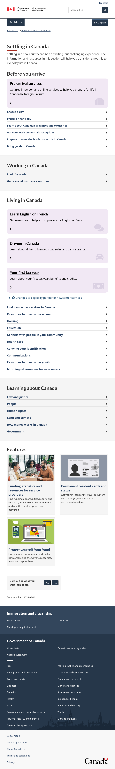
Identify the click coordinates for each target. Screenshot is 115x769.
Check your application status (22, 627)
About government (17, 654)
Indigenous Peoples (68, 698)
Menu (14, 22)
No (55, 582)
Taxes (10, 705)
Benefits (11, 692)
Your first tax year (24, 272)
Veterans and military (69, 705)
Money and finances (68, 685)
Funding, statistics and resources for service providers (25, 490)
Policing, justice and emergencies (75, 665)
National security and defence (23, 718)
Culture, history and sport (20, 725)
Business (11, 685)
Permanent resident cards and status (84, 488)
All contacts (13, 648)
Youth (61, 712)
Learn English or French (29, 214)
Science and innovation (70, 692)
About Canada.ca (16, 749)
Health (10, 698)
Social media (13, 735)
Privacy (11, 762)
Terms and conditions (18, 755)
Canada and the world (69, 679)
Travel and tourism (17, 679)
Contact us (63, 620)
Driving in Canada (24, 243)
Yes (47, 582)
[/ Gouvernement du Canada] (27, 9)
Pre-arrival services (26, 83)
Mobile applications (17, 742)
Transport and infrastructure (73, 672)
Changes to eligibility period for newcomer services (48, 298)
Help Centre (13, 620)
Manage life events (68, 718)
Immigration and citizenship (36, 30)
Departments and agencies (72, 648)
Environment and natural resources (26, 712)
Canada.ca (12, 30)
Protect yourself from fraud (29, 550)
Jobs (9, 665)
